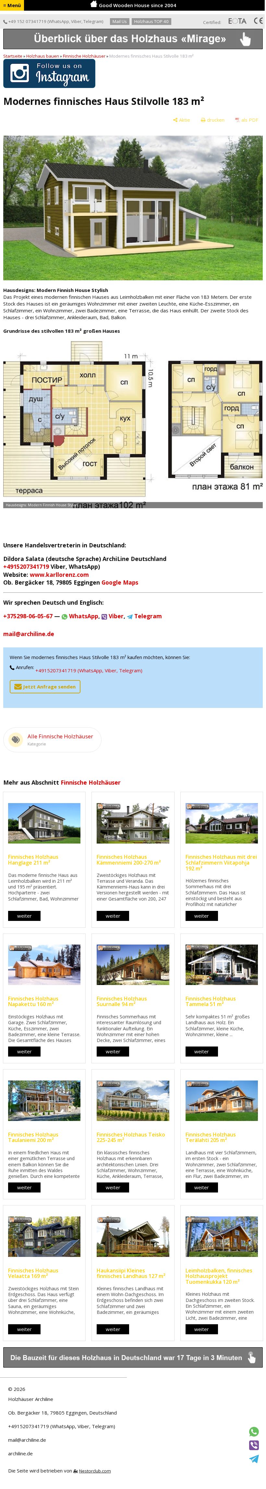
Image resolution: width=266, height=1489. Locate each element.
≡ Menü (12, 5)
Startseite (12, 56)
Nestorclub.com (95, 1471)
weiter (24, 915)
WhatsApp (59, 21)
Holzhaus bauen (42, 56)
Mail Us (120, 21)
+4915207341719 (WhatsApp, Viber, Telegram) (88, 670)
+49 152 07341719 (26, 21)
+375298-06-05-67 (28, 616)
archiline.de (20, 1453)
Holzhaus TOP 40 (151, 21)
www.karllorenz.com (59, 574)
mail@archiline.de (27, 1440)
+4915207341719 (26, 566)
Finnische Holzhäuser (84, 56)
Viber (76, 21)
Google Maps (120, 582)
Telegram (92, 21)
